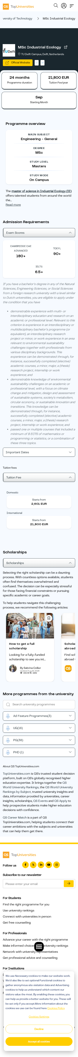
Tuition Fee (13, 477)
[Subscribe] (69, 883)
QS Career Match (15, 817)
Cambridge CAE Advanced (20, 248)
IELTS (39, 266)
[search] (56, 6)
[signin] (63, 5)
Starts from (39, 499)
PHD (18, 752)
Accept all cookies (39, 1041)
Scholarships (15, 563)
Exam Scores (15, 233)
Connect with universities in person (27, 916)
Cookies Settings (39, 1016)
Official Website (20, 62)
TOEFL (57, 248)
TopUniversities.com (16, 774)
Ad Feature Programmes (32, 716)
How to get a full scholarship (21, 646)
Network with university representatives (30, 952)
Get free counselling (17, 923)
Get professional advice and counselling (30, 958)
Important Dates (17, 452)
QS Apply (60, 801)
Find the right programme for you (26, 904)
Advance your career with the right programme (35, 940)
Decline (39, 1029)
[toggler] (71, 5)
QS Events (40, 801)
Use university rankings (18, 910)
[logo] (18, 5)
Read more (13, 205)
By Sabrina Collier (30, 668)
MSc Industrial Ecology (39, 47)
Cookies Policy (56, 1008)
